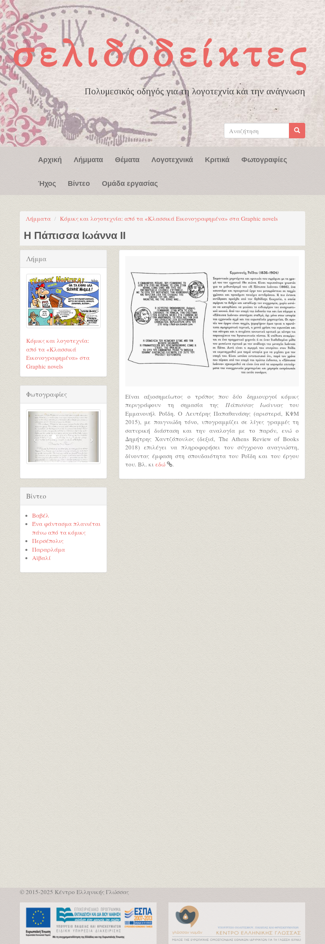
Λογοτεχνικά (172, 159)
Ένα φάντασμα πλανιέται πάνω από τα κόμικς (66, 528)
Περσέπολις (47, 541)
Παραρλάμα (48, 549)
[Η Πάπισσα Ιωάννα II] (212, 321)
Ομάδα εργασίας (130, 183)
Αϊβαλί (41, 558)
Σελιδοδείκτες (162, 52)
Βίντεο (79, 183)
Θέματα (127, 159)
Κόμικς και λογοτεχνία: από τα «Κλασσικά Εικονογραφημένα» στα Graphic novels (169, 218)
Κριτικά (217, 159)
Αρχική (50, 159)
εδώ (160, 464)
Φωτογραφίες (264, 159)
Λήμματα (88, 159)
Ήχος (47, 183)
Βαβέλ (40, 515)
